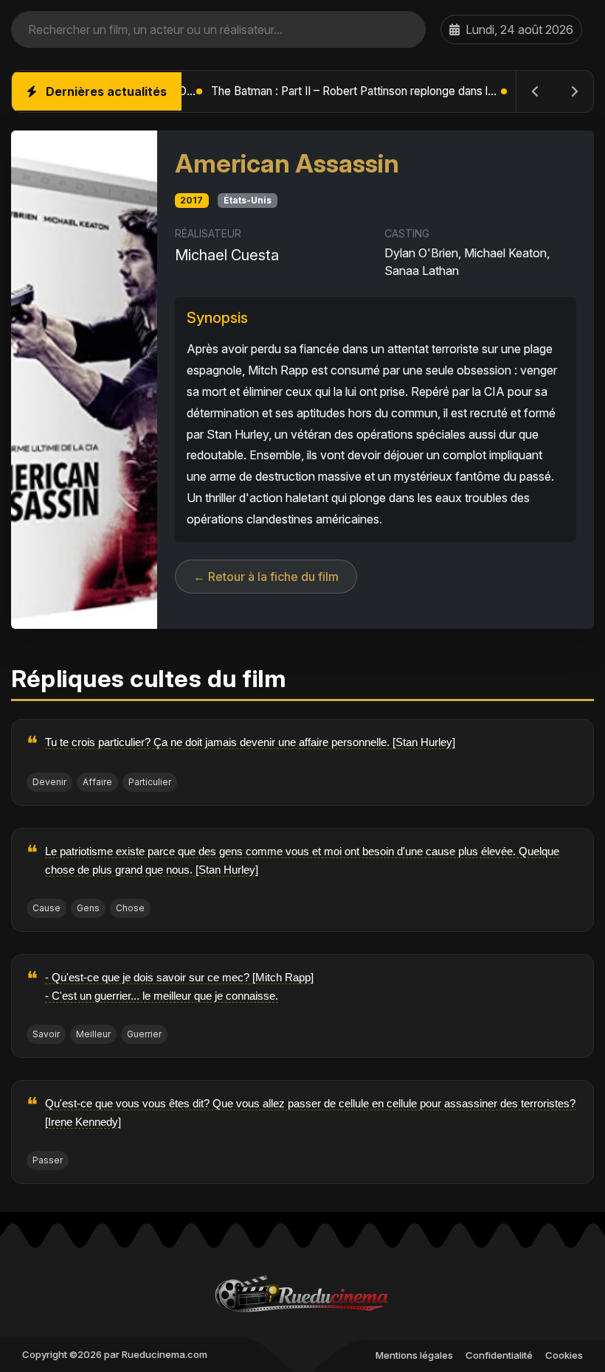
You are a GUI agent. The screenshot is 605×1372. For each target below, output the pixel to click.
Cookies (564, 1355)
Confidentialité (499, 1355)
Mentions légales (414, 1355)
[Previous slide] (535, 91)
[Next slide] (574, 91)
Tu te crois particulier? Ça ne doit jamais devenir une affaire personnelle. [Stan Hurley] (250, 742)
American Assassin (287, 163)
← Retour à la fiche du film (266, 576)
